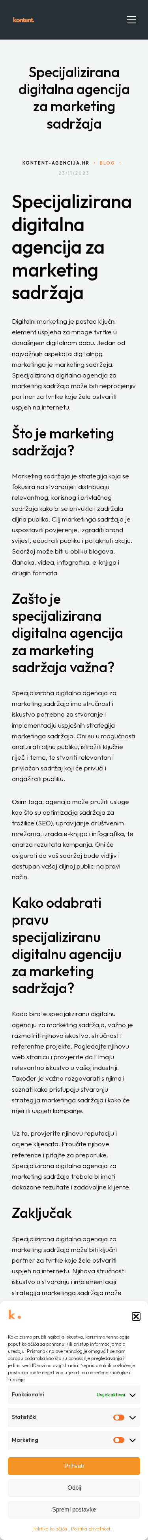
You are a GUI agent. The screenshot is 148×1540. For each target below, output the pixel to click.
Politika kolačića (49, 1529)
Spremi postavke (74, 1509)
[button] (136, 1316)
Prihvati (74, 1465)
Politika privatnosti (91, 1529)
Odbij (74, 1487)
